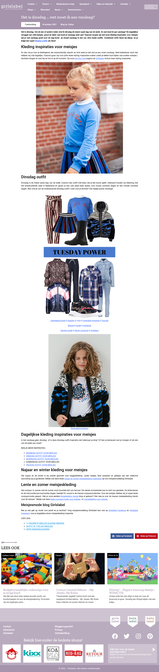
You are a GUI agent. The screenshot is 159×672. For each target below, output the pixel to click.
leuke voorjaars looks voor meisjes (65, 499)
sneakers (95, 330)
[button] (122, 536)
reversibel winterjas (91, 320)
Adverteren (9, 629)
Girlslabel (100, 58)
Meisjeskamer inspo (65, 4)
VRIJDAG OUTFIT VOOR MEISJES (41, 465)
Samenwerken (74, 10)
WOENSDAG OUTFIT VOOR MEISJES (42, 459)
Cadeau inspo (8, 555)
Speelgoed (84, 4)
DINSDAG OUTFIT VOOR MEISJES (41, 456)
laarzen (105, 320)
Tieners (45, 4)
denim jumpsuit (81, 330)
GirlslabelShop (62, 633)
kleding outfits (41, 41)
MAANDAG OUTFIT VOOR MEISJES (41, 453)
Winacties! (45, 10)
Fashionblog (30, 24)
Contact (7, 626)
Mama (57, 10)
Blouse (71, 325)
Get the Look (80, 58)
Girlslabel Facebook (117, 510)
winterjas (87, 325)
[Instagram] (138, 636)
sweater (70, 320)
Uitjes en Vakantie (105, 4)
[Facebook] (115, 636)
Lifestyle (124, 4)
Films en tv (113, 555)
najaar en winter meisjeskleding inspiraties (83, 479)
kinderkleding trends (69, 496)
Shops (30, 10)
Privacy (58, 629)
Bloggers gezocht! (64, 626)
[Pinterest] (150, 636)
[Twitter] (127, 636)
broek (78, 325)
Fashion (31, 4)
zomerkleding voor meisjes (95, 499)
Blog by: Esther (67, 24)
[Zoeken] (155, 6)
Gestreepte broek (58, 320)
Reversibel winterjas (79, 428)
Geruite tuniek (66, 330)
